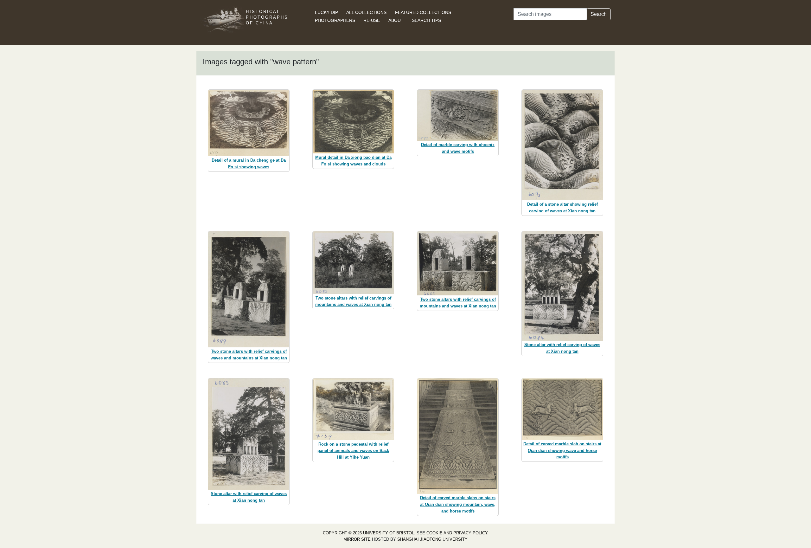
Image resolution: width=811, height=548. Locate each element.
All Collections (366, 12)
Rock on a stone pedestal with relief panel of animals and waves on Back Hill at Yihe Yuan (353, 451)
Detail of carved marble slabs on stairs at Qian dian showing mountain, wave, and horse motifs (457, 504)
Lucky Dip (326, 12)
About (396, 20)
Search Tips (426, 20)
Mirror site (357, 539)
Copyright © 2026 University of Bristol (368, 533)
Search (599, 14)
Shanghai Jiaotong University (432, 539)
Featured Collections (423, 12)
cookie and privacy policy (456, 533)
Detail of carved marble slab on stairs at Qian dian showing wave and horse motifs (562, 451)
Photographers (335, 20)
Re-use (371, 20)
